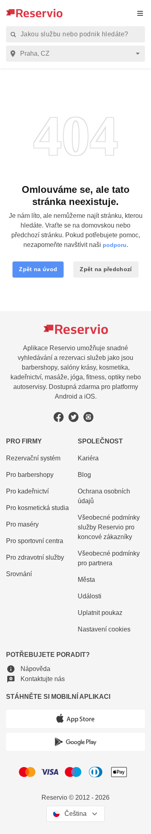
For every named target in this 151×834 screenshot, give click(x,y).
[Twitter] (73, 417)
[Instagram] (88, 417)
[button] (38, 269)
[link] (111, 528)
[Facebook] (58, 417)
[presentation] (140, 13)
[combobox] (77, 54)
